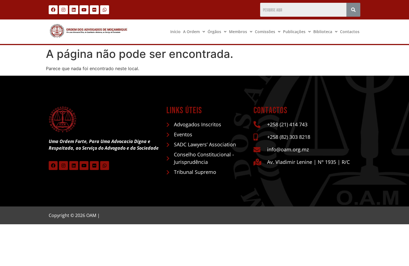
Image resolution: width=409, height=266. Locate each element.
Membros (238, 31)
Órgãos (214, 31)
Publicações (294, 31)
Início (175, 31)
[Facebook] (53, 9)
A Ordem (191, 31)
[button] (194, 31)
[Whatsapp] (104, 9)
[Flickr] (94, 9)
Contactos (349, 31)
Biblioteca (322, 31)
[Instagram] (63, 9)
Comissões (265, 31)
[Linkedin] (73, 9)
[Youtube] (84, 9)
